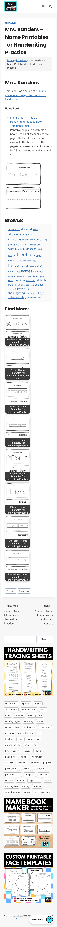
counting (28, 721)
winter (27, 792)
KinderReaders (12, 751)
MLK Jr (38, 266)
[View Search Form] (50, 6)
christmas (14, 239)
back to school (34, 235)
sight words (21, 288)
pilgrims (35, 276)
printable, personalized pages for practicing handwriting (26, 95)
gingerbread (15, 260)
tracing (30, 293)
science (39, 284)
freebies (26, 254)
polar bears (10, 768)
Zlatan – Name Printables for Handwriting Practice (12, 615)
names (26, 271)
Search (45, 639)
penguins (20, 276)
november (38, 271)
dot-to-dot (20, 249)
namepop (24, 591)
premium (19, 280)
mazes (31, 266)
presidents (30, 280)
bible (7, 715)
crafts (21, 244)
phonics (28, 276)
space (29, 289)
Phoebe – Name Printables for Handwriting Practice (43, 615)
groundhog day (29, 260)
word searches (34, 297)
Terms (26, 919)
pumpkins (20, 285)
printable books (13, 774)
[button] (41, 919)
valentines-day (17, 297)
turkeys (39, 293)
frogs (38, 255)
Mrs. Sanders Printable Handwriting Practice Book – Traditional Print (27, 121)
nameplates (14, 271)
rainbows (30, 285)
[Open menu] (43, 6)
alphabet (26, 229)
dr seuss (31, 248)
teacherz (9, 916)
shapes (11, 289)
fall (14, 255)
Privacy (19, 919)
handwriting (18, 265)
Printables (10, 23)
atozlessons (18, 234)
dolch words (29, 727)
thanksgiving (16, 293)
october (12, 276)
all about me (14, 229)
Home (10, 60)
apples (35, 230)
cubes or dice (30, 245)
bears (43, 709)
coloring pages (12, 721)
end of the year (26, 733)
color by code (28, 240)
